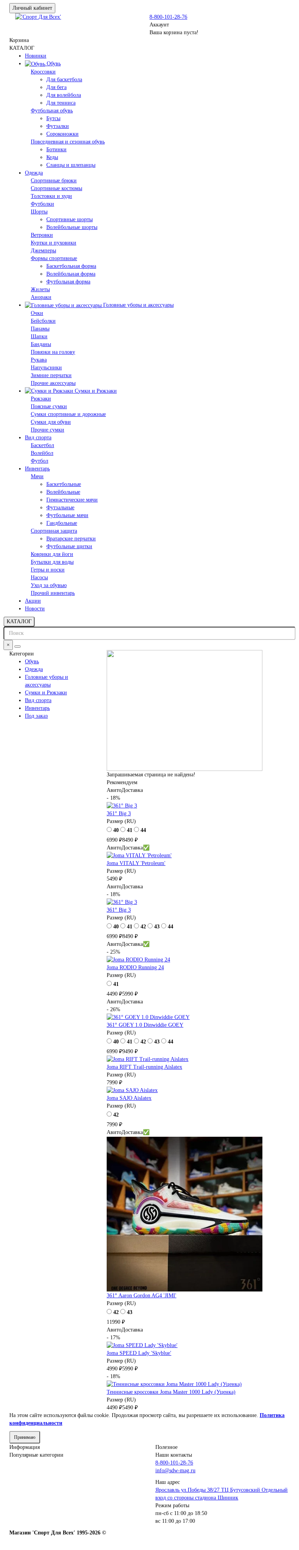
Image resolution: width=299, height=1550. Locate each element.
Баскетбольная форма (71, 266)
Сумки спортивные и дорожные (68, 414)
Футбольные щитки (69, 546)
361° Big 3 (119, 813)
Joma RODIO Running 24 (135, 967)
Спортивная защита (54, 531)
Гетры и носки (48, 570)
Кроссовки (43, 72)
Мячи (37, 476)
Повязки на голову (53, 352)
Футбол (39, 461)
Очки (37, 313)
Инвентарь (37, 469)
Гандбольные (61, 523)
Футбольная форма (68, 282)
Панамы (40, 329)
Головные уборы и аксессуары (138, 305)
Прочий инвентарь (53, 593)
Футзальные (60, 507)
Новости (35, 609)
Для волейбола (63, 95)
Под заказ (36, 716)
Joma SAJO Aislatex (129, 1098)
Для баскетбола (64, 79)
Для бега (56, 87)
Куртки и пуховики (53, 243)
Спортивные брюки (54, 180)
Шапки (39, 336)
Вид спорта (38, 437)
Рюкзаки (41, 399)
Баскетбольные (63, 484)
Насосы (39, 577)
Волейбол (42, 453)
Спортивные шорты (69, 219)
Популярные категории (36, 1455)
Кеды (52, 157)
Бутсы (53, 118)
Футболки (42, 204)
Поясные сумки (49, 406)
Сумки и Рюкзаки (95, 391)
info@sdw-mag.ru (175, 1470)
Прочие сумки (47, 430)
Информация (24, 1447)
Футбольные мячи (67, 515)
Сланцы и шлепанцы (70, 165)
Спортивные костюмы (56, 188)
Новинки (35, 56)
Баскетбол (42, 445)
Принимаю (24, 1437)
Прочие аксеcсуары (53, 383)
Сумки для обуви (51, 422)
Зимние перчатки (51, 375)
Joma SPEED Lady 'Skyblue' (139, 1353)
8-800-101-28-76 (168, 17)
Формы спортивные (54, 258)
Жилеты (40, 289)
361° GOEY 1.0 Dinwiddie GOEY (145, 1025)
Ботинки (56, 149)
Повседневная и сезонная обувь (68, 142)
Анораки (41, 297)
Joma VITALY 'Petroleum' (136, 863)
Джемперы (43, 250)
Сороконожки (62, 134)
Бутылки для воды (52, 562)
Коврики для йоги (52, 554)
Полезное (166, 1447)
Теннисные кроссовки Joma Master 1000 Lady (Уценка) (171, 1392)
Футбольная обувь (52, 111)
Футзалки (57, 126)
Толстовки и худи (51, 196)
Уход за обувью (49, 585)
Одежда (34, 173)
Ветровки (42, 235)
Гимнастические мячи (72, 500)
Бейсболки (43, 321)
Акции (33, 601)
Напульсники (46, 367)
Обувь (53, 63)
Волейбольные (63, 492)
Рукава (39, 360)
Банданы (41, 344)
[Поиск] (17, 646)
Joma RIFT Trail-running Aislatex (144, 1067)
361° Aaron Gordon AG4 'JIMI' (141, 1295)
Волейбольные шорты (71, 227)
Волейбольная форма (70, 274)
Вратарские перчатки (71, 539)
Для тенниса (61, 103)
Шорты (39, 212)
